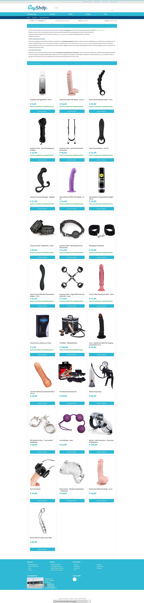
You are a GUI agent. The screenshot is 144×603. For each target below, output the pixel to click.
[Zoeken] (86, 8)
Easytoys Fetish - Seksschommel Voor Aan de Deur (71, 149)
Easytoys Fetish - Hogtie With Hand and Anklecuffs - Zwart (71, 295)
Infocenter (77, 568)
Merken (30, 570)
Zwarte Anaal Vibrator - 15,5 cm (99, 148)
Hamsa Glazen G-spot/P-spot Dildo (41, 538)
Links (29, 568)
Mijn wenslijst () (113, 1)
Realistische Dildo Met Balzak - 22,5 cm (71, 100)
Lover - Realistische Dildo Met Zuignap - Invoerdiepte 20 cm (101, 344)
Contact (76, 564)
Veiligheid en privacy (56, 566)
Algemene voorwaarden (63, 598)
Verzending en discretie (57, 568)
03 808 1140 (50, 584)
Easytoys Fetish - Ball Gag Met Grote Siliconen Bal (70, 246)
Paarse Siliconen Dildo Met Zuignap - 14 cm (71, 198)
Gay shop (101, 54)
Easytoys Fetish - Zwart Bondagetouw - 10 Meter (42, 149)
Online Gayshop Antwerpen (83, 43)
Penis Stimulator (35, 489)
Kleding (52, 14)
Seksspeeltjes (32, 14)
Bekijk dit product (42, 111)
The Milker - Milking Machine (68, 343)
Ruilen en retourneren (57, 570)
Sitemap (99, 568)
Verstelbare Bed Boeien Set (67, 392)
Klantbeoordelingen (82, 598)
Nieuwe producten (33, 566)
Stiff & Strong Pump (95, 392)
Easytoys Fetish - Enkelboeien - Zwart (42, 246)
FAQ (75, 570)
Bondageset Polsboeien (96, 246)
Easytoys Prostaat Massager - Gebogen (42, 197)
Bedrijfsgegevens (33, 564)
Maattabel (77, 566)
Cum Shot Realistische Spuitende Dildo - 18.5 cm (42, 392)
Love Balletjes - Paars (66, 440)
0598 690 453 (51, 586)
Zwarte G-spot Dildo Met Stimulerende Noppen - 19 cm (42, 295)
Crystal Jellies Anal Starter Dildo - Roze (101, 294)
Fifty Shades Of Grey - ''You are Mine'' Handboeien (41, 441)
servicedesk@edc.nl (51, 588)
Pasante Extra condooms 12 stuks (40, 343)
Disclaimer (71, 598)
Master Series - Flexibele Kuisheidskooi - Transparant (71, 490)
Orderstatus (100, 566)
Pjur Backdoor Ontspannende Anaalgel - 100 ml (101, 198)
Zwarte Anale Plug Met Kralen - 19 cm (100, 100)
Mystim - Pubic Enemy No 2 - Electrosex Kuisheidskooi (101, 441)
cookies (74, 601)
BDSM (70, 14)
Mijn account (105, 1)
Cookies (99, 564)
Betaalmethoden (55, 564)
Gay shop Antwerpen (63, 34)
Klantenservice (97, 1)
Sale (105, 14)
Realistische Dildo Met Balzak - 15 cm (100, 489)
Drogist (88, 14)
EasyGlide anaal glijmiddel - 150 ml (41, 100)
